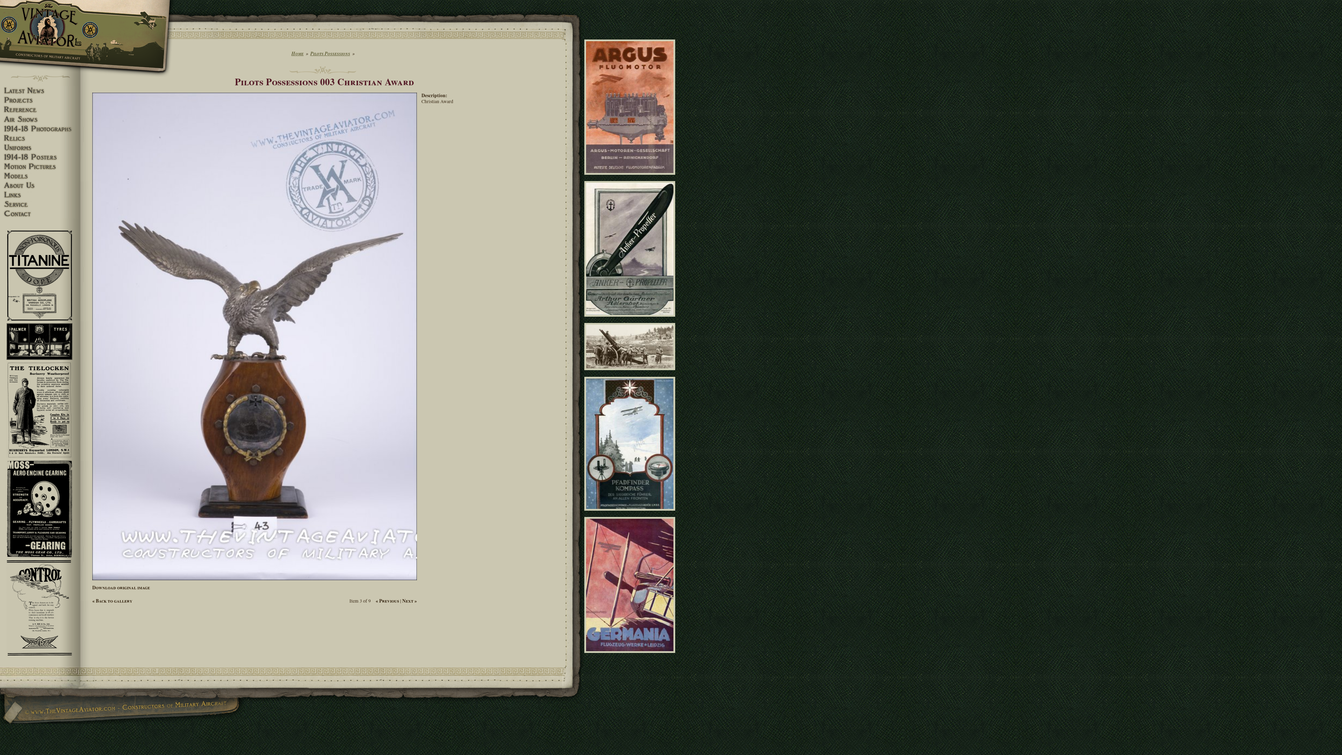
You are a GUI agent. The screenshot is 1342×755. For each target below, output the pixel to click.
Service (40, 204)
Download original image (121, 587)
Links (40, 195)
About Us (40, 185)
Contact (40, 213)
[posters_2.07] (631, 513)
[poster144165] (631, 177)
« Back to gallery (112, 600)
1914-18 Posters (40, 157)
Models (40, 176)
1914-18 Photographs (40, 129)
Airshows (40, 119)
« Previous (387, 600)
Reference (40, 109)
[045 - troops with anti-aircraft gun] (631, 373)
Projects (40, 100)
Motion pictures (40, 166)
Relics (40, 138)
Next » (409, 600)
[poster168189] (631, 655)
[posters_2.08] (631, 319)
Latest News (40, 90)
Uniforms (40, 147)
